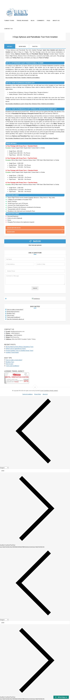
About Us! (56, 20)
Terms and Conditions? (13, 317)
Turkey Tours (9, 20)
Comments (40, 20)
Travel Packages (22, 20)
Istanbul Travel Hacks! (12, 352)
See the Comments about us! (15, 319)
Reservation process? (13, 311)
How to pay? (10, 315)
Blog (32, 20)
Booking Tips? (11, 313)
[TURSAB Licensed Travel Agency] (16, 378)
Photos (34, 46)
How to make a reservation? (15, 309)
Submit (35, 288)
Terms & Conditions (27, 394)
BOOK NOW (22, 46)
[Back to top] (35, 387)
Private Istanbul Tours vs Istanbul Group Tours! (19, 350)
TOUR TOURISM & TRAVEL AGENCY (49, 390)
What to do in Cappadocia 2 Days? (16, 348)
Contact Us (8, 28)
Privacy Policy (37, 394)
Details (9, 46)
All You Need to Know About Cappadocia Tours (19, 346)
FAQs (48, 20)
